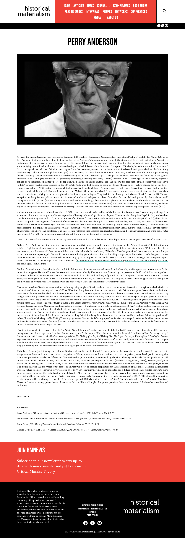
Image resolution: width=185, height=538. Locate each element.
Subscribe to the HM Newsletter (92, 508)
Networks (121, 11)
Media (97, 17)
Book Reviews (121, 6)
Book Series (140, 6)
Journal (102, 6)
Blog (67, 6)
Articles (78, 6)
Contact (92, 512)
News (90, 6)
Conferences (139, 11)
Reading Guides (74, 11)
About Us (112, 17)
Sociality (116, 531)
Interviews (92, 11)
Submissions (92, 515)
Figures (107, 11)
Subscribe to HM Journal (92, 505)
